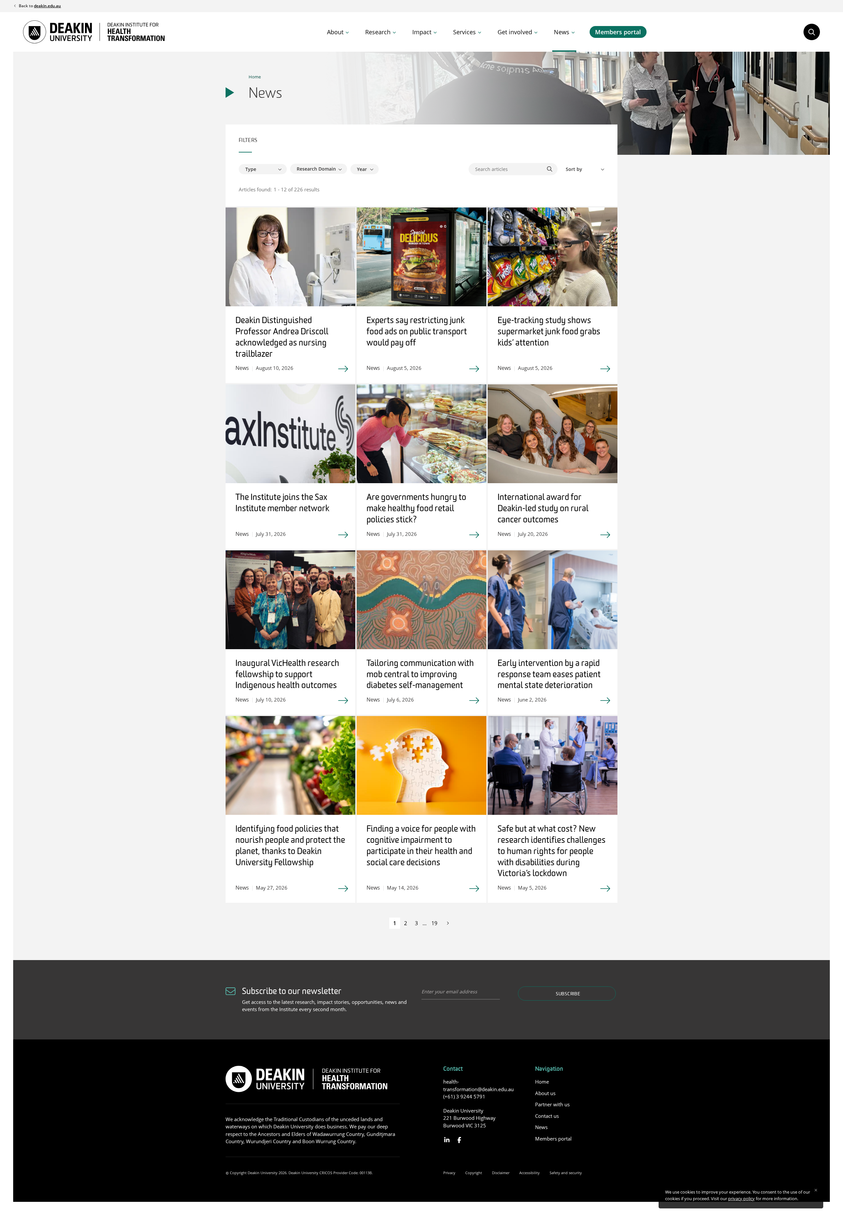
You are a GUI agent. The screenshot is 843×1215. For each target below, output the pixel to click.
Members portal (618, 32)
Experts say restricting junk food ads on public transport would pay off (417, 332)
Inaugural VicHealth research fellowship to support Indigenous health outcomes (287, 675)
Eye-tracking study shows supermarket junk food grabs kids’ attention (549, 332)
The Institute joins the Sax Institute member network (282, 503)
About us (545, 1093)
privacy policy (741, 1198)
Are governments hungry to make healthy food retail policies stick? (416, 509)
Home (255, 77)
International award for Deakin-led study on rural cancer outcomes (543, 509)
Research (378, 32)
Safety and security (566, 1172)
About (335, 32)
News (561, 32)
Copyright (473, 1172)
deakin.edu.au (47, 6)
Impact (421, 32)
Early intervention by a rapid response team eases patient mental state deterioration (549, 675)
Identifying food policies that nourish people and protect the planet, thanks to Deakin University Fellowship (290, 846)
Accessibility (529, 1172)
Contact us (547, 1116)
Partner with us (552, 1104)
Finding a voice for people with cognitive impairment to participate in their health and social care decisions (421, 846)
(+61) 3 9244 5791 (464, 1096)
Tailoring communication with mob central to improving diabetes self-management (420, 675)
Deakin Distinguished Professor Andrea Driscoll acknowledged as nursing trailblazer (281, 338)
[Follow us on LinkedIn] (447, 1140)
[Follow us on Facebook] (459, 1140)
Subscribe (568, 994)
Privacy (449, 1172)
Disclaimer (500, 1172)
